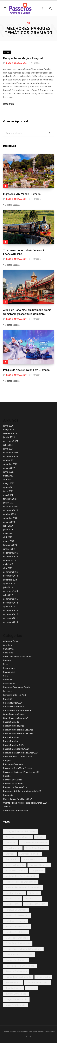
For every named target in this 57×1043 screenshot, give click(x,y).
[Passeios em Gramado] (20, 8)
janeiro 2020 (9, 549)
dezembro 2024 (10, 441)
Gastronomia (9, 672)
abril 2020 (7, 537)
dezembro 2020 (10, 506)
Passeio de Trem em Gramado (20, 966)
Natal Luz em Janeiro (15, 921)
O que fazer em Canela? (14, 714)
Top (29, 1037)
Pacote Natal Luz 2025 (13, 745)
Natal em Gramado (14, 893)
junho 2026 (8, 426)
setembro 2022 (10, 464)
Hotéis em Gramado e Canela (16, 687)
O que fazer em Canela (17, 938)
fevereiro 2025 (10, 433)
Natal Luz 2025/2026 (13, 703)
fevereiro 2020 (10, 545)
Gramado (7, 679)
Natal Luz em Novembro (17, 926)
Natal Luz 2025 (13, 904)
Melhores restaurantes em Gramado (23, 887)
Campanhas (8, 649)
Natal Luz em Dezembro (17, 915)
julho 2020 (8, 526)
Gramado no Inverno (30, 854)
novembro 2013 (10, 610)
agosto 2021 (9, 487)
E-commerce (9, 668)
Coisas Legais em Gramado (34, 842)
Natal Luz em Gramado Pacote (17, 710)
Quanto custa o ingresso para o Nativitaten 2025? (26, 803)
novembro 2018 (10, 576)
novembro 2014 (10, 603)
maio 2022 (8, 476)
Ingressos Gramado (15, 865)
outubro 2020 (9, 514)
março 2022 (8, 483)
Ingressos (7, 691)
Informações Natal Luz (34, 859)
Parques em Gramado (16, 960)
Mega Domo (37, 870)
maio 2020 (8, 533)
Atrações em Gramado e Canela (20, 831)
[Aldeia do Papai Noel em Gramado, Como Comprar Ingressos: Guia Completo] (28, 287)
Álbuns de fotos (10, 641)
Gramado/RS (9, 683)
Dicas (5, 664)
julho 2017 (8, 595)
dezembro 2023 (10, 452)
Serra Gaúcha (43, 977)
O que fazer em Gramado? (15, 718)
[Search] (49, 8)
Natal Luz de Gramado (13, 706)
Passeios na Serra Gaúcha (15, 787)
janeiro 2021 (9, 503)
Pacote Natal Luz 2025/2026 (16, 749)
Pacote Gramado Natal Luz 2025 (18, 730)
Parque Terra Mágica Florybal (23, 58)
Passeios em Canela (12, 780)
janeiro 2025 (9, 437)
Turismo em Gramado (16, 994)
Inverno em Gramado (15, 870)
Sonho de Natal (13, 982)
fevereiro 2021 (10, 499)
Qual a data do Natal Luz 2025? (17, 799)
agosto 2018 (9, 583)
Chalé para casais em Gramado (17, 656)
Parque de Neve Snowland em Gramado (26, 369)
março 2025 (8, 429)
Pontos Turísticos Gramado (18, 977)
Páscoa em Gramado (13, 764)
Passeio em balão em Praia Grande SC (21, 772)
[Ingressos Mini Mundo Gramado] (28, 171)
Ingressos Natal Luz (39, 865)
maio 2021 (8, 495)
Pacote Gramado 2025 (13, 726)
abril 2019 (7, 568)
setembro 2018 (10, 580)
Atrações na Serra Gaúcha (18, 837)
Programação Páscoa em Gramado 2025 (22, 791)
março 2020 (8, 541)
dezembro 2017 (10, 591)
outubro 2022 (9, 460)
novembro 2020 (10, 510)
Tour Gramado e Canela (37, 982)
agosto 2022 (9, 468)
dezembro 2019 (10, 553)
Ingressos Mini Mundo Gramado (22, 194)
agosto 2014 (9, 606)
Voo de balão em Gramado (15, 810)
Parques (7, 760)
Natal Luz (7, 699)
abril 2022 (7, 479)
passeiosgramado (16, 63)
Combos (7, 660)
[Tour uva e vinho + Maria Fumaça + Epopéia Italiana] (28, 227)
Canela (40, 837)
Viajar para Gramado (15, 1005)
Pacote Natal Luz (11, 737)
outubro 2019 (9, 560)
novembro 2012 (10, 614)
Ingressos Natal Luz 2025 (14, 695)
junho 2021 (8, 491)
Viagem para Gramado (16, 999)
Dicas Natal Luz (13, 848)
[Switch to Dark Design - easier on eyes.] (42, 8)
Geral (7, 52)
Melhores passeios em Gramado (21, 882)
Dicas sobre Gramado (36, 848)
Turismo (31, 988)
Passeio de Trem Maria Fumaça (17, 768)
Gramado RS (12, 859)
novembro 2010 (10, 622)
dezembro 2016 (10, 599)
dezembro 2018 (10, 572)
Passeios (7, 776)
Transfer (7, 806)
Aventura (7, 645)
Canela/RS (8, 653)
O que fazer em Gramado (18, 943)
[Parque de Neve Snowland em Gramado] (28, 347)
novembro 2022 (10, 456)
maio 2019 (8, 564)
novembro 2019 (10, 556)
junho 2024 (8, 449)
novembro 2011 (10, 618)
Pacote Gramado (11, 722)
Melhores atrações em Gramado (21, 876)
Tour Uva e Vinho (13, 988)
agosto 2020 (9, 522)
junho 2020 (8, 529)
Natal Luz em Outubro (16, 932)
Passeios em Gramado (13, 783)
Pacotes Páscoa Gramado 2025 (17, 756)
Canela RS (10, 842)
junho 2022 (8, 472)
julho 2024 (8, 445)
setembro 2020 (10, 518)
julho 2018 (8, 587)
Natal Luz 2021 (33, 898)
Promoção (8, 795)
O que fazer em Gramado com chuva (23, 949)
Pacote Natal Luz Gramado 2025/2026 (21, 753)
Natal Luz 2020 (13, 898)
